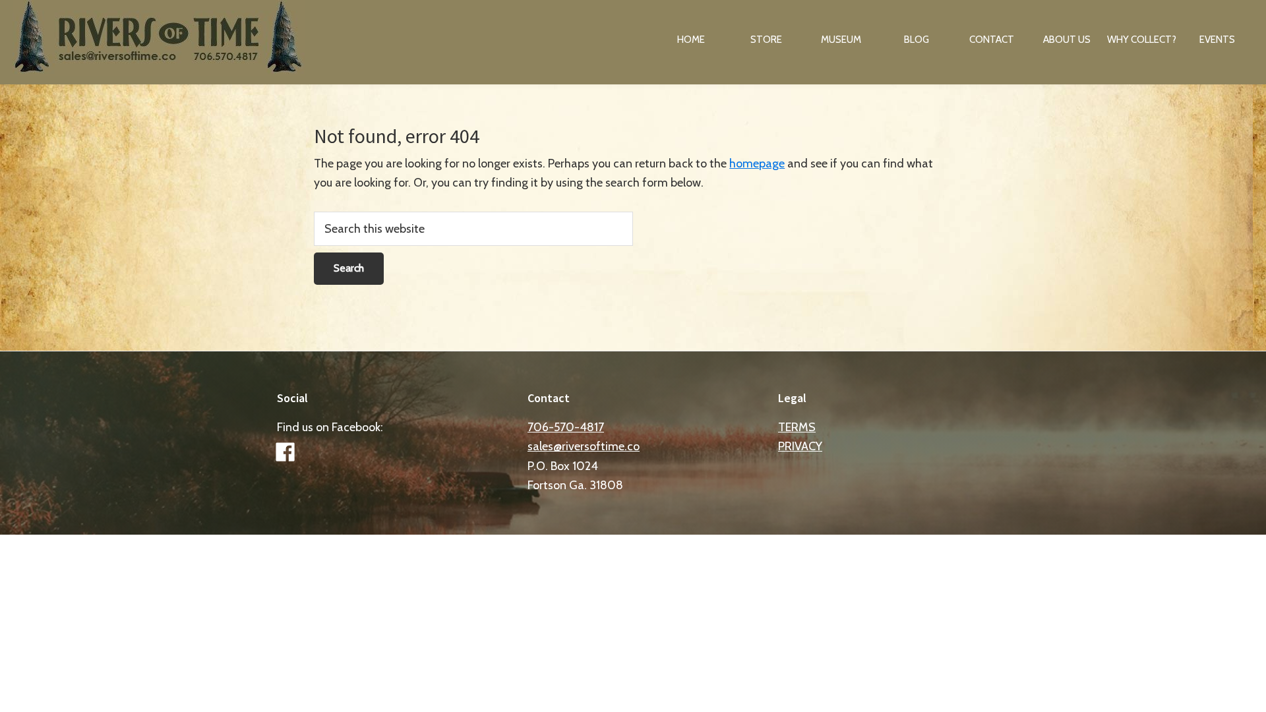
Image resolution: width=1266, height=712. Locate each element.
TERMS (797, 427)
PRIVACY (800, 446)
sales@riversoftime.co (584, 446)
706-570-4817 (566, 427)
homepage (757, 163)
